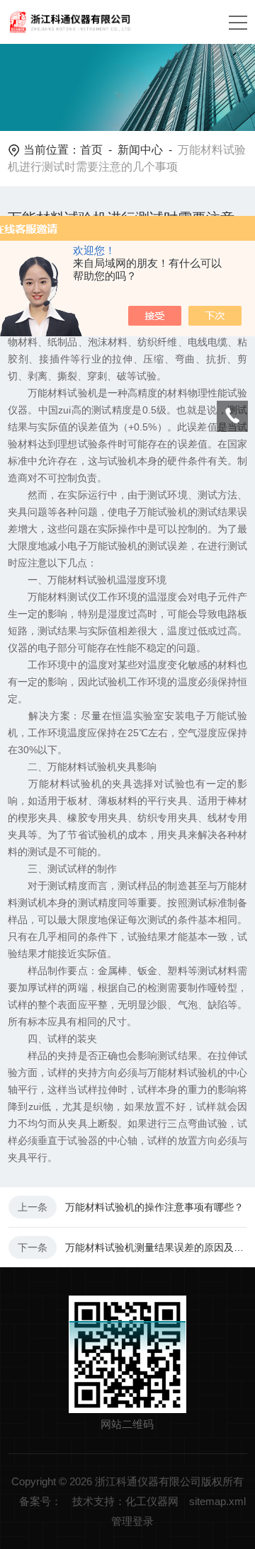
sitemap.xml (217, 1501)
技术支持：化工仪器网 (125, 1501)
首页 (91, 150)
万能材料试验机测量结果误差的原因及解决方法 (155, 1247)
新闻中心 (140, 150)
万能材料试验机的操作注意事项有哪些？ (154, 1207)
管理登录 (132, 1521)
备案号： (40, 1501)
